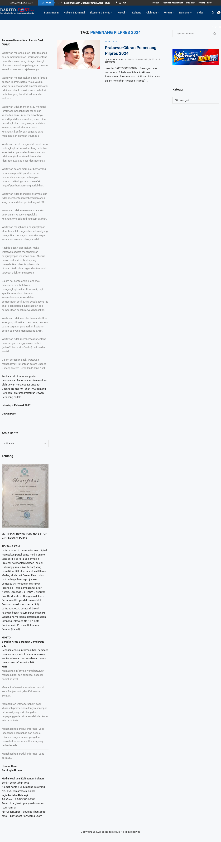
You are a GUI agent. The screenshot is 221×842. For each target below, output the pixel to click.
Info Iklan (190, 3)
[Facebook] (116, 3)
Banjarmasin (51, 12)
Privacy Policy (205, 3)
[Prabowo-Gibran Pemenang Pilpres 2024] (78, 54)
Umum (168, 12)
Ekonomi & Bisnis (100, 12)
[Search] (213, 13)
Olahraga (151, 12)
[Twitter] (120, 3)
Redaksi (155, 3)
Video (200, 12)
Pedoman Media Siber (173, 3)
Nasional (184, 12)
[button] (58, 3)
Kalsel (121, 12)
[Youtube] (124, 3)
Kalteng (136, 12)
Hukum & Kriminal (74, 12)
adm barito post (115, 59)
